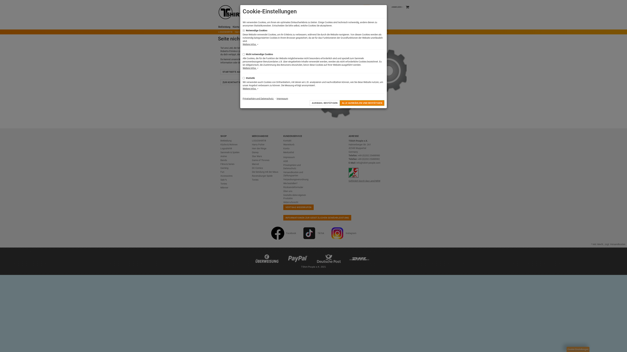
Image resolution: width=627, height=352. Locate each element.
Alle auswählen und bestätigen (362, 103)
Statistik (250, 78)
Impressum (282, 98)
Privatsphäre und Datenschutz (258, 98)
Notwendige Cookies (256, 30)
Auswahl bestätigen (325, 103)
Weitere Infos (250, 44)
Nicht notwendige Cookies (259, 54)
